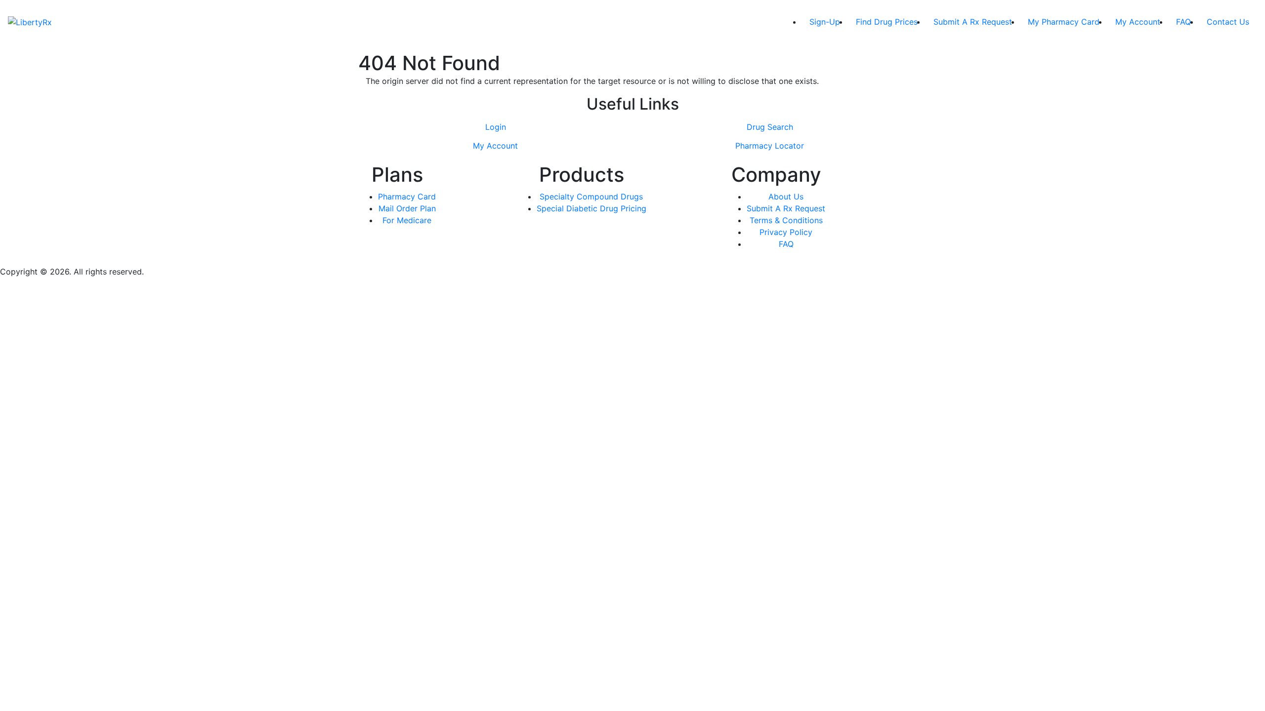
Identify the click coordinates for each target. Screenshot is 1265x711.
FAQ (1183, 22)
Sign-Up (824, 22)
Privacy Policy (785, 232)
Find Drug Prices (887, 22)
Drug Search (770, 127)
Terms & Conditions (786, 220)
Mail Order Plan (407, 208)
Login (495, 127)
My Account (1137, 22)
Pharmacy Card (407, 196)
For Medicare (406, 220)
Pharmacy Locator (769, 146)
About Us (785, 196)
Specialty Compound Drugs (591, 196)
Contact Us (1228, 22)
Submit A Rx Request (972, 22)
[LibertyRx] (30, 21)
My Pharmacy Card (1063, 22)
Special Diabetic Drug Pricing (591, 208)
